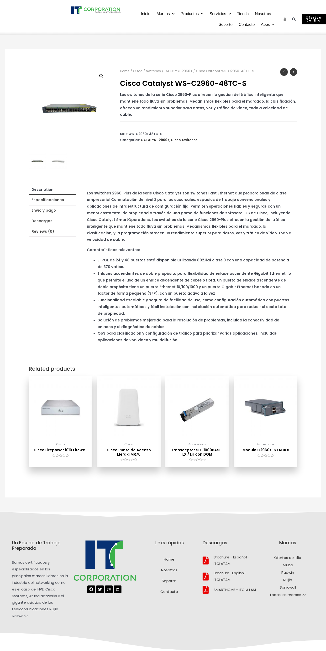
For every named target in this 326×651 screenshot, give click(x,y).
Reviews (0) (43, 231)
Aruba (288, 565)
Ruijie (287, 579)
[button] (314, 19)
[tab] (52, 189)
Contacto (247, 24)
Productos (190, 13)
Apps (265, 24)
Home (125, 71)
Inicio (145, 13)
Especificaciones (48, 199)
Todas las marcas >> (287, 594)
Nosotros (263, 13)
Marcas (163, 13)
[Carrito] (285, 18)
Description (42, 189)
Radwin (287, 572)
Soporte (225, 24)
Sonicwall (288, 587)
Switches (153, 71)
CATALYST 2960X (178, 71)
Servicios (218, 13)
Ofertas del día (287, 557)
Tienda (243, 13)
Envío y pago (44, 210)
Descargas (42, 220)
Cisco (137, 71)
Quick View (60, 435)
